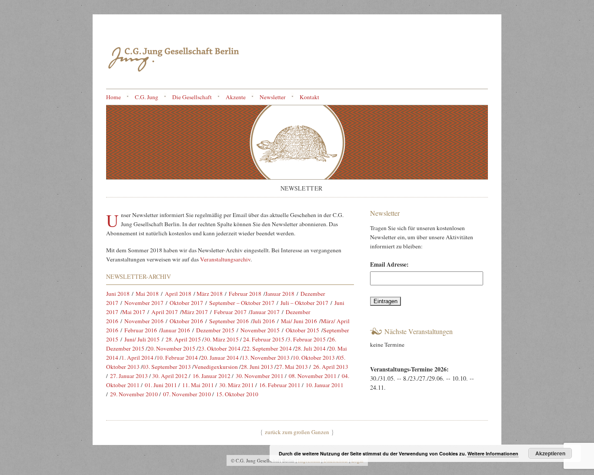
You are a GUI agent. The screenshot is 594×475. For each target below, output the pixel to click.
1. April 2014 (137, 357)
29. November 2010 (134, 394)
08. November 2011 (313, 376)
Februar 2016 (140, 330)
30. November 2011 (260, 376)
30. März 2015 (221, 339)
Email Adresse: (389, 264)
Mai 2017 (133, 312)
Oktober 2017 (186, 303)
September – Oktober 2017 (241, 303)
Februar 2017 (230, 312)
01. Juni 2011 (161, 385)
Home (113, 97)
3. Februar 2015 (306, 339)
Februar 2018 (245, 294)
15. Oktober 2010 (237, 394)
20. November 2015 (171, 348)
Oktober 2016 (186, 321)
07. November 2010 (187, 394)
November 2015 (260, 330)
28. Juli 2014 (310, 348)
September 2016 (229, 321)
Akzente (236, 97)
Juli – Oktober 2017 (304, 303)
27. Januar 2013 (129, 376)
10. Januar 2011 (325, 385)
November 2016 (144, 321)
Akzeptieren (550, 453)
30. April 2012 (169, 376)
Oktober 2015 (302, 330)
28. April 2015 (183, 339)
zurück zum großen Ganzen (297, 432)
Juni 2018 (118, 294)
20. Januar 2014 (220, 357)
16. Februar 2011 (279, 385)
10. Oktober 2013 (314, 357)
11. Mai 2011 (198, 385)
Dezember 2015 (215, 330)
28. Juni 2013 (257, 367)
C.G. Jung (146, 97)
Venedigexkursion (216, 367)
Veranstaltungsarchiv (225, 259)
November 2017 (144, 303)
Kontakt (309, 97)
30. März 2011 (236, 385)
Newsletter (273, 97)
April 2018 (178, 294)
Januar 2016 (175, 330)
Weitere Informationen (492, 453)
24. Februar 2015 (263, 339)
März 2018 (210, 294)
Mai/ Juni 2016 (299, 321)
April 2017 (164, 312)
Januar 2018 (279, 294)
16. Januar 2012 (211, 376)
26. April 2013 (330, 367)
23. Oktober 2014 (219, 348)
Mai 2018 (147, 294)
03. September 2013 (167, 367)
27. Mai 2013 (292, 367)
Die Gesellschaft (192, 97)
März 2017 (195, 312)
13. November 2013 (266, 357)
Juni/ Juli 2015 (142, 339)
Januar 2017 (265, 312)
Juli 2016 (264, 321)
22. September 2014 (268, 348)
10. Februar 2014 (177, 357)
